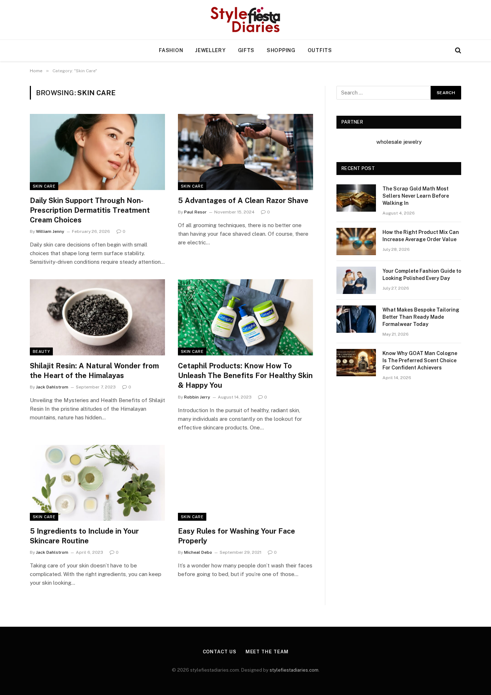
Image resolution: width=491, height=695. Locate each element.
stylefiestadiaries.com (294, 670)
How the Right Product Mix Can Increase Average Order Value (420, 235)
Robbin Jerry (197, 397)
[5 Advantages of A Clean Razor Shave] (245, 152)
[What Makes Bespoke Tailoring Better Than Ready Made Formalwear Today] (356, 319)
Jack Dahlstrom (52, 387)
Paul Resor (195, 212)
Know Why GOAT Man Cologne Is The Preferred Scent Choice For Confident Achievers (419, 360)
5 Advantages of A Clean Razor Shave (243, 200)
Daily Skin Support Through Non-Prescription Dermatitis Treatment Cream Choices (90, 210)
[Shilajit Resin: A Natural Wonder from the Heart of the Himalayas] (97, 317)
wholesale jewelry (399, 142)
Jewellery (210, 50)
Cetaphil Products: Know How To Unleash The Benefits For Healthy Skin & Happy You (245, 376)
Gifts (246, 50)
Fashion (171, 50)
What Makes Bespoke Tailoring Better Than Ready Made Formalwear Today (420, 317)
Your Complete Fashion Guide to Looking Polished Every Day (421, 274)
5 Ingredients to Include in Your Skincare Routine (84, 536)
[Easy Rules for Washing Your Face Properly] (245, 483)
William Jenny (50, 231)
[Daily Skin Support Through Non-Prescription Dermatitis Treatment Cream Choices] (97, 152)
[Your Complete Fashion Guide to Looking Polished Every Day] (356, 280)
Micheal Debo (198, 552)
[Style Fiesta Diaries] (245, 20)
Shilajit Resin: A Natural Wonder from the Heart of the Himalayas (94, 371)
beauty (41, 351)
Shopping (281, 50)
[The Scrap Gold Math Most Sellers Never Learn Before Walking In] (356, 198)
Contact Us (220, 651)
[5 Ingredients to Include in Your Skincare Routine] (97, 483)
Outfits (320, 50)
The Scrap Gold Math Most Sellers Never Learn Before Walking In (415, 196)
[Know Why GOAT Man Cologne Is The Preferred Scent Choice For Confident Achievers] (356, 362)
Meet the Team (267, 651)
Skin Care (44, 186)
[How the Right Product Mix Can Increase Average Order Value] (356, 241)
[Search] (457, 50)
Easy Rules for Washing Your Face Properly (236, 536)
